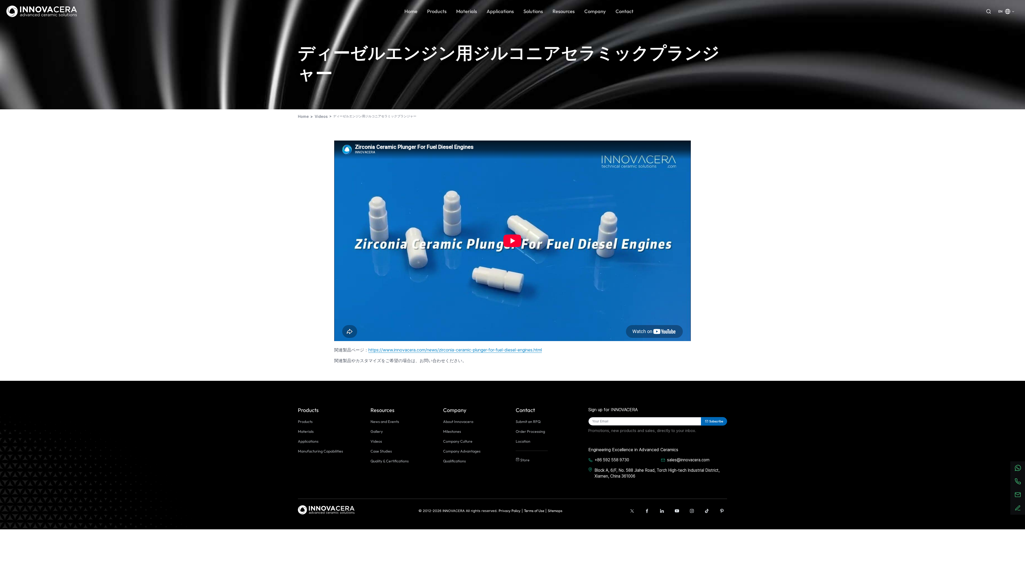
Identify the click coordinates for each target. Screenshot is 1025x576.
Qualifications (454, 461)
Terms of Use (534, 511)
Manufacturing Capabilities (320, 451)
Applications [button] (500, 11)
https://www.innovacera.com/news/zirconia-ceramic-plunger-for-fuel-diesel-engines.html (455, 350)
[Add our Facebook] (647, 511)
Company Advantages (461, 451)
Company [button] (595, 11)
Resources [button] (564, 11)
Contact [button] (624, 11)
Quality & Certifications (389, 461)
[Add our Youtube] (677, 511)
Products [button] (437, 11)
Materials (306, 431)
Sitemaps (555, 511)
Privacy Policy (510, 511)
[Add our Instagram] (692, 511)
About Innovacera (458, 421)
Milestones (452, 431)
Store (524, 460)
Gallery (376, 431)
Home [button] (410, 11)
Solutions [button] (533, 11)
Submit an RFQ (528, 421)
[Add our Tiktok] (706, 511)
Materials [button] (466, 11)
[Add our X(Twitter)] (632, 511)
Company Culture (457, 441)
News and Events (384, 421)
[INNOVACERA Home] (326, 509)
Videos (376, 441)
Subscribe (716, 421)
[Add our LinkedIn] (662, 511)
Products (305, 421)
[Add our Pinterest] (721, 511)
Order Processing (530, 431)
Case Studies (381, 451)
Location (523, 441)
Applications (308, 441)
